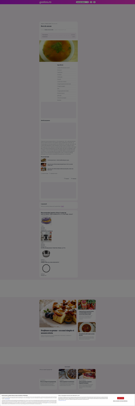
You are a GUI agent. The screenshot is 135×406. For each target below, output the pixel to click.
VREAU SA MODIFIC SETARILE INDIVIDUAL (120, 400)
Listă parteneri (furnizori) (62, 400)
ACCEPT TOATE (120, 398)
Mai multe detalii (7, 398)
